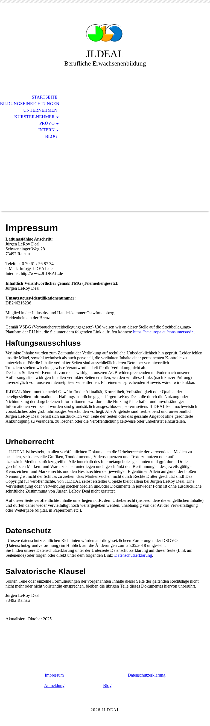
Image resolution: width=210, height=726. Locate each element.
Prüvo (47, 123)
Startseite (44, 97)
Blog (51, 136)
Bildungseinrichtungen (29, 103)
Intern (46, 130)
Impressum (54, 675)
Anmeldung (54, 685)
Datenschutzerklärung (133, 555)
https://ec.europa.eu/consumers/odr (163, 332)
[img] (105, 29)
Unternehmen (40, 110)
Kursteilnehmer (34, 116)
